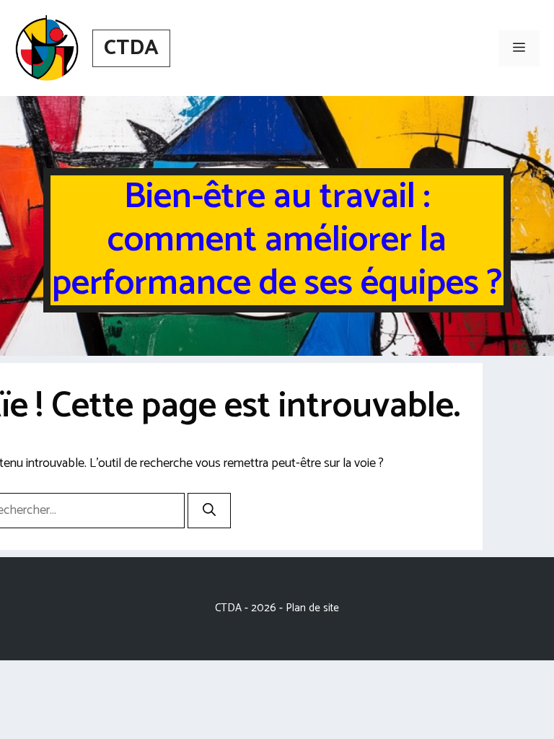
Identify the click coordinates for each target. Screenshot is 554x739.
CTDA (131, 48)
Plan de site (312, 608)
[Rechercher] (209, 510)
